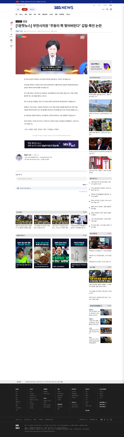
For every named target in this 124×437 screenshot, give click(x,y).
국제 (39, 14)
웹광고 (35, 419)
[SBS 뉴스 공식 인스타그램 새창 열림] (111, 419)
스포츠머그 (74, 391)
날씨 (86, 391)
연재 (58, 389)
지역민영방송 (93, 420)
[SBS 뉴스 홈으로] (63, 7)
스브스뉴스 (74, 402)
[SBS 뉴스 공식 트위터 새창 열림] (107, 419)
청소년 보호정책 (86, 429)
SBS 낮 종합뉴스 (47, 407)
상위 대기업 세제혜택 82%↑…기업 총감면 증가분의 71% (38, 157)
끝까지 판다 (60, 407)
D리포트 (59, 399)
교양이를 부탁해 (75, 395)
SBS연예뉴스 (102, 402)
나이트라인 (32, 403)
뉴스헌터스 (32, 393)
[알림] (111, 9)
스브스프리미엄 (103, 389)
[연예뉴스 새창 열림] (100, 66)
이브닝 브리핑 (46, 393)
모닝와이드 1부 (33, 395)
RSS (87, 403)
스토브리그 (74, 397)
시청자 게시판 (88, 405)
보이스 (45, 402)
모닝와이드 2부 (33, 397)
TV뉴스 (68, 14)
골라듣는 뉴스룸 (47, 400)
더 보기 (84, 212)
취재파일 (61, 14)
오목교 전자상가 (75, 407)
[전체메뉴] (16, 14)
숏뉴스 (87, 397)
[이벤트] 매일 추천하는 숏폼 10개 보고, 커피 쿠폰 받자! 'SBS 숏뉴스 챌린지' (43, 381)
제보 (86, 393)
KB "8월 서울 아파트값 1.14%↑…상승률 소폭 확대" (37, 159)
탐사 (58, 409)
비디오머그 (74, 389)
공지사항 (87, 410)
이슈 (16, 410)
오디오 (45, 398)
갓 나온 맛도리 (75, 404)
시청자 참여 (27, 420)
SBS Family (83, 420)
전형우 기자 (27, 155)
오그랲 (90, 328)
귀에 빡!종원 (74, 393)
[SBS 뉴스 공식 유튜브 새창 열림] (101, 420)
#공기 (103, 9)
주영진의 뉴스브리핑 (34, 399)
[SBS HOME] (110, 5)
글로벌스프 (91, 309)
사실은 (59, 391)
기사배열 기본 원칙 (77, 429)
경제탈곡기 (91, 319)
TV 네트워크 (18, 408)
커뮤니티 (101, 395)
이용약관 (41, 419)
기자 (86, 399)
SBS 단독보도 (61, 393)
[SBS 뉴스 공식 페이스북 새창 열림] (104, 419)
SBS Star (102, 404)
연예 (56, 14)
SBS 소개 (19, 420)
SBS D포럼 (102, 406)
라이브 (87, 395)
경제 (30, 14)
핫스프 (90, 337)
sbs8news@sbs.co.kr (65, 425)
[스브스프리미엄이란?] (101, 305)
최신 (16, 391)
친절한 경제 (60, 395)
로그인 (99, 5)
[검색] (107, 9)
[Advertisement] (51, 201)
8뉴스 (21, 14)
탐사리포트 (60, 404)
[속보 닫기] (111, 1)
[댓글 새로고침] (21, 174)
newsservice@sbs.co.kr (62, 427)
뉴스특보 (31, 408)
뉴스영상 (18, 21)
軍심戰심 (46, 391)
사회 (34, 14)
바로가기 (87, 389)
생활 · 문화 (18, 401)
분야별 (17, 389)
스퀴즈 (101, 397)
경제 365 (60, 397)
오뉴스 (31, 401)
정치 (26, 14)
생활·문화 (44, 14)
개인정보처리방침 (49, 419)
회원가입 (105, 5)
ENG (94, 5)
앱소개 (87, 401)
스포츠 (51, 14)
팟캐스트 (101, 393)
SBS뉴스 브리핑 (47, 404)
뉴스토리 (31, 405)
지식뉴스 (101, 391)
